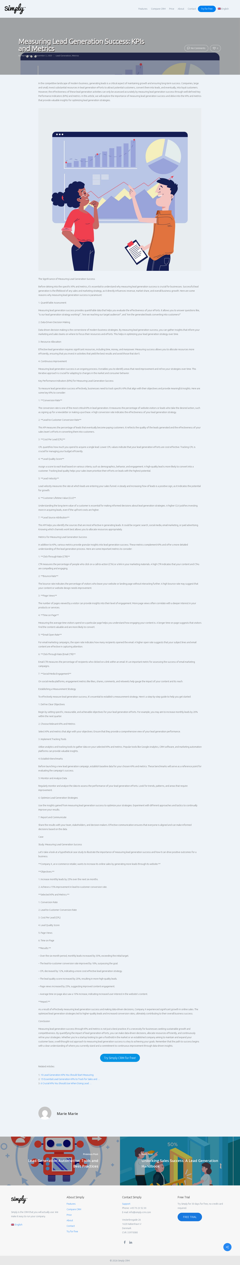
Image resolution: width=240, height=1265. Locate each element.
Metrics (75, 56)
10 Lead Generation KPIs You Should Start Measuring (67, 1075)
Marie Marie (26, 56)
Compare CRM (158, 8)
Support (126, 1204)
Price (171, 8)
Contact (192, 8)
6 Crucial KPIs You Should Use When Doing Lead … (66, 1083)
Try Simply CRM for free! (120, 1057)
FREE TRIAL (190, 1217)
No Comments (197, 48)
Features (142, 8)
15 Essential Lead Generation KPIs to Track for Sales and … (70, 1079)
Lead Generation (63, 56)
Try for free (207, 8)
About (181, 8)
